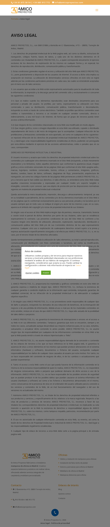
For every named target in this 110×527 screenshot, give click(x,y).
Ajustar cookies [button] (32, 273)
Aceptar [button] (46, 272)
